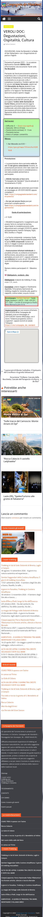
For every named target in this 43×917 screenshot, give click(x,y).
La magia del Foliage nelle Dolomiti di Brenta (19, 610)
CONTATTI (5, 793)
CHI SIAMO (5, 798)
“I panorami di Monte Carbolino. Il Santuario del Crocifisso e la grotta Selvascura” (22, 371)
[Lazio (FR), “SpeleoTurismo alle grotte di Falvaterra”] (21, 472)
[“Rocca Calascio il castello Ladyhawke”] (21, 435)
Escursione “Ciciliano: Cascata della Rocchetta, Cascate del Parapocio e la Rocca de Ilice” (21, 379)
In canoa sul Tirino (9, 674)
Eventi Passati (8, 26)
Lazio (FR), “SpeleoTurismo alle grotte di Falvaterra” (19, 497)
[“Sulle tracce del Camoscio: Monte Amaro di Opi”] (21, 397)
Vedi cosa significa (25, 126)
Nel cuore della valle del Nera (12, 840)
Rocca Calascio (7, 702)
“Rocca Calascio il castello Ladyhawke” (17, 460)
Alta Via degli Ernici (9, 706)
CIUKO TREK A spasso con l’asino (14, 670)
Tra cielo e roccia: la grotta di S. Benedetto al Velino (20, 835)
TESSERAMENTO (7, 789)
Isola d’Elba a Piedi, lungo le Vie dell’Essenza (19, 601)
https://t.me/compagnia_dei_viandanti (20, 325)
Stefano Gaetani (10, 44)
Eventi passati (6, 807)
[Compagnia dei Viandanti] (21, 2)
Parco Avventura (7, 781)
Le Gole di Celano (8, 678)
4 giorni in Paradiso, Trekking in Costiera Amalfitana (21, 885)
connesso (15, 518)
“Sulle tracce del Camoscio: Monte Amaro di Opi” (21, 422)
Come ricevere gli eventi (10, 802)
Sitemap (4, 773)
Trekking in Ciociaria (8, 783)
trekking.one (5, 779)
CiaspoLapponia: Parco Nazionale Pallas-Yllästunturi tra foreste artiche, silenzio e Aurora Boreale (21, 622)
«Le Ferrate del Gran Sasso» (12, 710)
